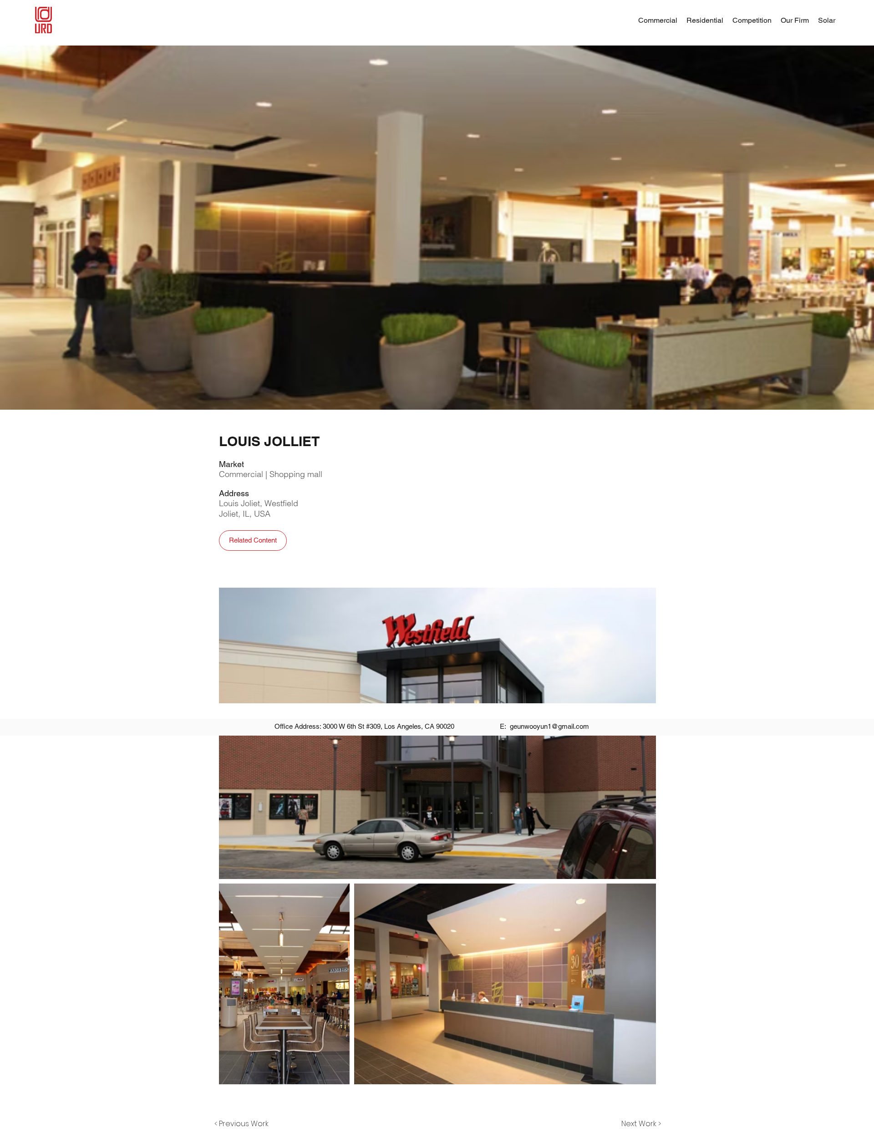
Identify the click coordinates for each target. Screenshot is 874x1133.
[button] (794, 20)
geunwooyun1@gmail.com (549, 726)
